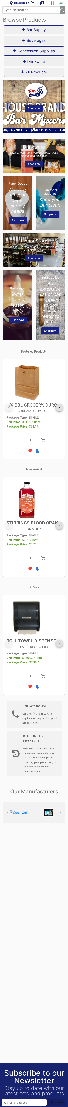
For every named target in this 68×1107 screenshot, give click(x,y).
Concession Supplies (35, 51)
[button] (34, 129)
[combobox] (31, 10)
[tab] (34, 351)
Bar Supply (35, 30)
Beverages (36, 40)
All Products (35, 72)
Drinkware (35, 61)
